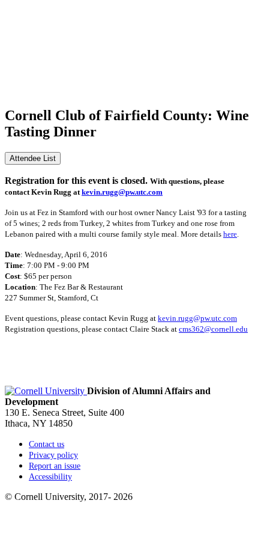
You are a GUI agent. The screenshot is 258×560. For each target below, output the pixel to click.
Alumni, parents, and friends (58, 79)
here (230, 234)
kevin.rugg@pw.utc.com (122, 191)
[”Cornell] (129, 57)
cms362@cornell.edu (213, 328)
